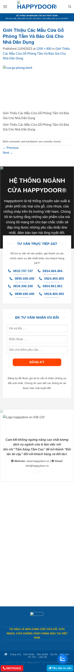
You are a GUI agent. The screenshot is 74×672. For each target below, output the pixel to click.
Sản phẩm (42, 654)
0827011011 (13, 668)
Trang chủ (15, 654)
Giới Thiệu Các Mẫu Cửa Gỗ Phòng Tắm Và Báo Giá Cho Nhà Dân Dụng (36, 53)
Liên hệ (43, 657)
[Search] (69, 6)
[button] (5, 6)
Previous (11, 147)
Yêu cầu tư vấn (61, 668)
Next (8, 152)
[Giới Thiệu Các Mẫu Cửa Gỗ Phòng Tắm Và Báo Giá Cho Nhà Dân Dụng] (37, 87)
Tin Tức (32, 657)
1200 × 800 (43, 48)
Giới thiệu (28, 654)
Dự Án (54, 654)
